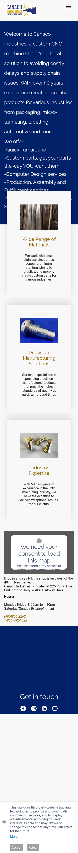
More (13, 837)
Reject (32, 847)
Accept (16, 847)
